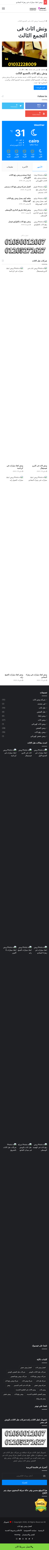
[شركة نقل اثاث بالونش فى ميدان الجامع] (24, 1147)
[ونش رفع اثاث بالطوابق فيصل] (40, 225)
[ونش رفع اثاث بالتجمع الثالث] (24, 54)
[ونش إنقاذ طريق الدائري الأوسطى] (40, 214)
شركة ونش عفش (40, 1385)
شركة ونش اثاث (39, 700)
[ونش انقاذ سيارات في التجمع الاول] (40, 847)
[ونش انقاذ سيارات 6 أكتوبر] (9, 1044)
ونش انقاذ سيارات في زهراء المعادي (29, 2)
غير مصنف (41, 704)
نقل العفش (41, 712)
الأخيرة (25, 167)
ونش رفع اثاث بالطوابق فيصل (19, 221)
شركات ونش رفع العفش (19, 1376)
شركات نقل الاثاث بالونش (37, 1372)
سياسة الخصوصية (30, 1530)
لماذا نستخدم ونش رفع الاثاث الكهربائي (20, 176)
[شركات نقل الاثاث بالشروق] (9, 1147)
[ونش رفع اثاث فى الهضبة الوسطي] (40, 1241)
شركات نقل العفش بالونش (16, 1372)
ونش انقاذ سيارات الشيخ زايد (14, 676)
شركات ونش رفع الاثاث (38, 1376)
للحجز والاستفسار (28, 1535)
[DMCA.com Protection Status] (41, 1511)
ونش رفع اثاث (40, 732)
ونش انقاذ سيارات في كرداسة (15, 467)
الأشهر (39, 167)
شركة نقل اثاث (41, 1381)
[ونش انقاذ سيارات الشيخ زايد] (12, 574)
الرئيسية (42, 21)
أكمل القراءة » (40, 88)
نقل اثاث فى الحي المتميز (22, 1385)
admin (43, 70)
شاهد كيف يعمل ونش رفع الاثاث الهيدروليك (19, 199)
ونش (8, 1385)
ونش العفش (40, 728)
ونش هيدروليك (41, 1399)
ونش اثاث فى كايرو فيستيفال (39, 467)
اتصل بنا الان (24, 235)
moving (17, 1535)
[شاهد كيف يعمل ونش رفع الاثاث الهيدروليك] (40, 202)
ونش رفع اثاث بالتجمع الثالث (31, 73)
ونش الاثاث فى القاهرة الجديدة (26, 1390)
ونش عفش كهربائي (37, 736)
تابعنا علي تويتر (41, 1406)
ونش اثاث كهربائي (38, 724)
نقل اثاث (42, 708)
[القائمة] (3, 8)
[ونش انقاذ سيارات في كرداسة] (12, 365)
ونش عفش (7, 1394)
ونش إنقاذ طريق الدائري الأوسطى (18, 210)
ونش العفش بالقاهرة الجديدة (36, 1394)
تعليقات (10, 167)
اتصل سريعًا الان (23, 1546)
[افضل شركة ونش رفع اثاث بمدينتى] (40, 190)
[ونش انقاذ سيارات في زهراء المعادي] (36, 574)
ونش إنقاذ (41, 716)
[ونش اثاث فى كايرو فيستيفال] (36, 365)
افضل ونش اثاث (40, 1367)
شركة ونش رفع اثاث (11, 1381)
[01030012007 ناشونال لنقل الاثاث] (38, 8)
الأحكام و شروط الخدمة (13, 1530)
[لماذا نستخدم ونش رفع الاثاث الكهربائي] (40, 179)
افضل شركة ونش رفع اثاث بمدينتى (17, 186)
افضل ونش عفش (26, 1367)
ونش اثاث (41, 720)
